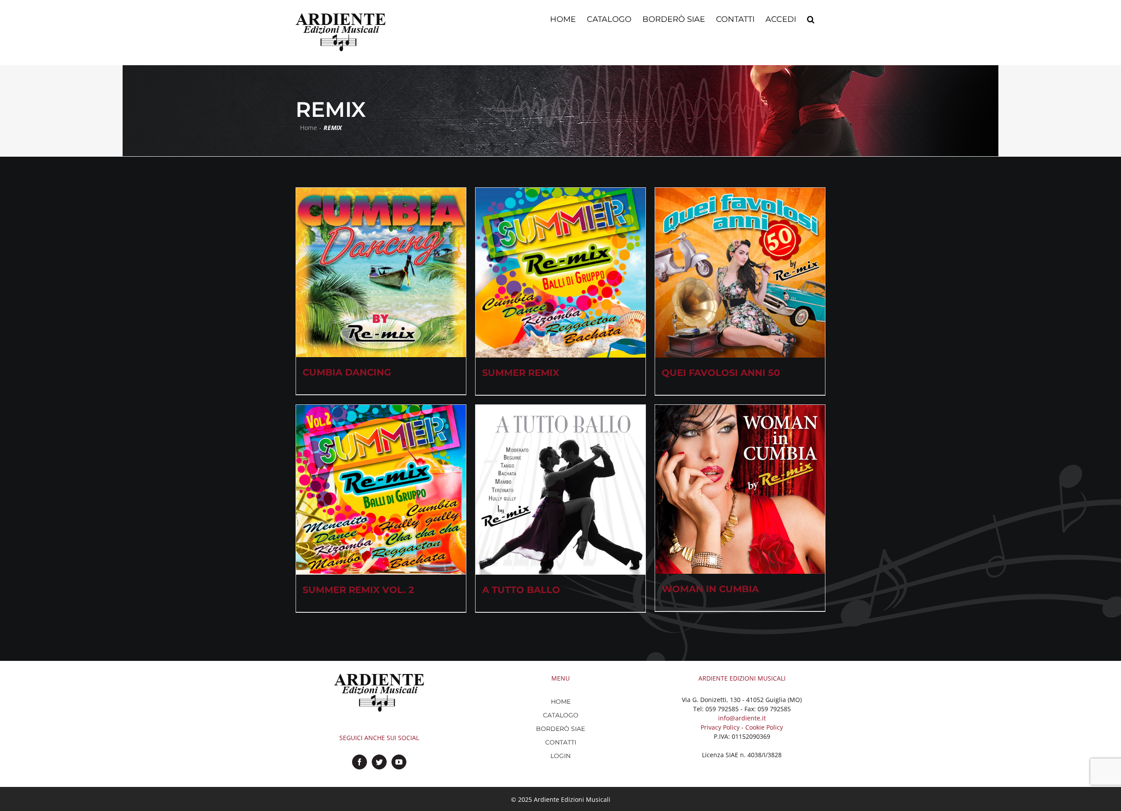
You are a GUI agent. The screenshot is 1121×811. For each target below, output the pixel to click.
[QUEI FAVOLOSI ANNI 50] (740, 273)
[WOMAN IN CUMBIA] (740, 489)
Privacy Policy (720, 727)
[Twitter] (379, 762)
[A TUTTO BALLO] (560, 490)
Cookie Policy (764, 727)
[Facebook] (359, 762)
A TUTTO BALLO (521, 589)
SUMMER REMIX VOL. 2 (358, 589)
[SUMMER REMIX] (560, 273)
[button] (810, 18)
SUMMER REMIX (520, 372)
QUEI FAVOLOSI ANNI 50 (721, 372)
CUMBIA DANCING (347, 372)
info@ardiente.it (742, 718)
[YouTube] (398, 762)
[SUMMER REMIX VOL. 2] (381, 490)
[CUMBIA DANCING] (381, 272)
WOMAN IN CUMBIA (710, 588)
